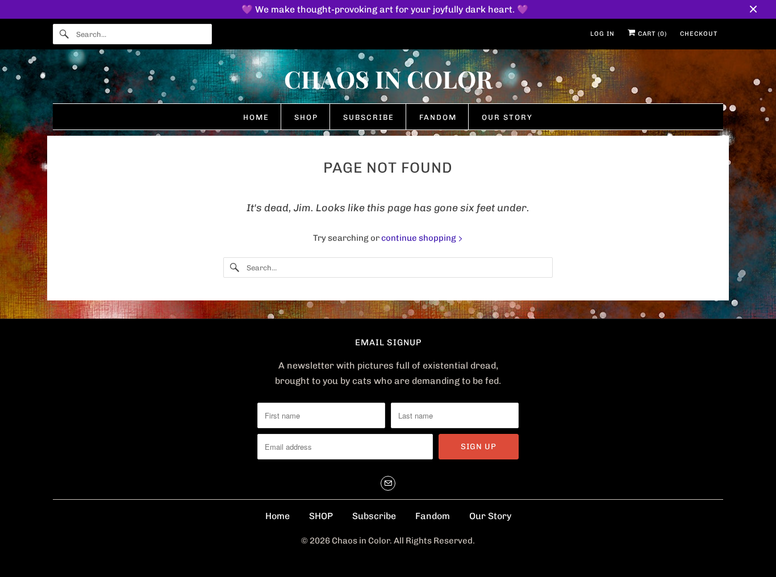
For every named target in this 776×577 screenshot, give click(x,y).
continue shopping (419, 238)
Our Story (490, 516)
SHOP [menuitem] (306, 117)
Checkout (698, 33)
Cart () (651, 33)
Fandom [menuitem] (438, 117)
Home (277, 516)
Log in (602, 33)
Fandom (432, 516)
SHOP (321, 516)
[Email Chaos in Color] (388, 483)
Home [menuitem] (256, 117)
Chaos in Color (361, 541)
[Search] (64, 34)
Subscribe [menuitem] (368, 117)
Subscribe (374, 516)
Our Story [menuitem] (507, 117)
